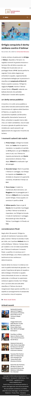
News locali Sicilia (10, 299)
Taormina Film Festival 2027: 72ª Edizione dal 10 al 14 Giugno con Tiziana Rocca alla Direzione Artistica (17, 357)
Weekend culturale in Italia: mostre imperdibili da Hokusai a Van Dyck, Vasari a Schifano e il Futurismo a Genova (17, 347)
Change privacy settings (25, 394)
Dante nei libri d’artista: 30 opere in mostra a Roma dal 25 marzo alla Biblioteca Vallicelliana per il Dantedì (18, 368)
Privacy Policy (15, 393)
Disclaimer (23, 393)
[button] (27, 17)
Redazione (8, 393)
